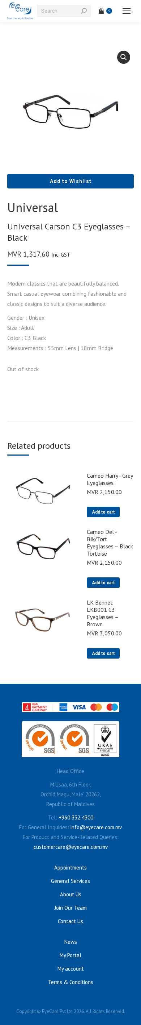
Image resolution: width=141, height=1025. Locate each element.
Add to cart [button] (103, 512)
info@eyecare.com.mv (96, 827)
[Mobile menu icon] (126, 11)
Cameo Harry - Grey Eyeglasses (110, 479)
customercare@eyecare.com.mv (71, 846)
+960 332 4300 (76, 817)
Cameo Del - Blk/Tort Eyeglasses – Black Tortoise (110, 542)
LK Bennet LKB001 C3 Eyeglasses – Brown (102, 613)
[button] (123, 57)
